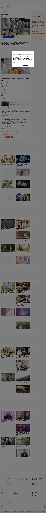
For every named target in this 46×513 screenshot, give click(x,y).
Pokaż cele (20, 65)
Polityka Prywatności (17, 57)
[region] (23, 59)
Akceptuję (25, 65)
